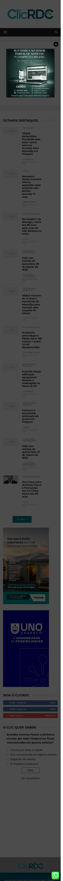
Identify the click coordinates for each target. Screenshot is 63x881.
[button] (56, 44)
